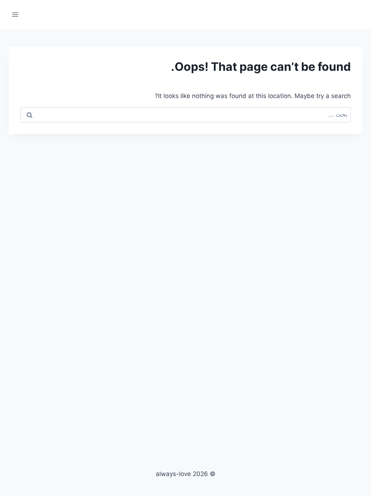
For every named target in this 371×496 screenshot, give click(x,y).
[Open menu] (15, 14)
